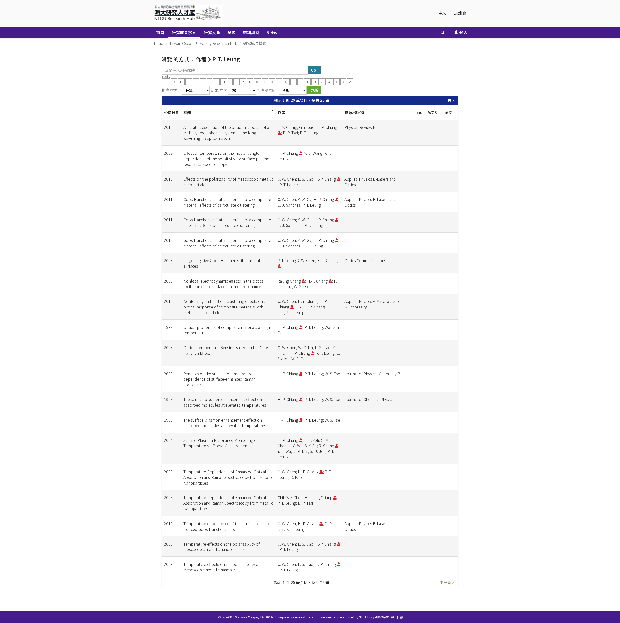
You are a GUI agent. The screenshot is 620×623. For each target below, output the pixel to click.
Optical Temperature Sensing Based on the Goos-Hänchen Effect (226, 350)
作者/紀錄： (267, 90)
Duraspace (282, 617)
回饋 (400, 617)
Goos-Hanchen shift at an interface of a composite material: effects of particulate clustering (227, 202)
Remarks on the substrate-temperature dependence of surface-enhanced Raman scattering (219, 379)
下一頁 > (447, 100)
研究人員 (212, 32)
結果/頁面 (218, 90)
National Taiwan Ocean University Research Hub (195, 43)
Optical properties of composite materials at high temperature (226, 330)
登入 (462, 32)
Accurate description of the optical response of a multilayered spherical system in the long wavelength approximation (226, 132)
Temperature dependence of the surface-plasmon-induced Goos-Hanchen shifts (227, 526)
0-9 (166, 81)
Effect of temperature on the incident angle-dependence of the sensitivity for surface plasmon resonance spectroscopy (227, 158)
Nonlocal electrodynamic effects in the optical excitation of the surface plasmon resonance (224, 283)
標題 (187, 112)
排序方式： (171, 90)
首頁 (160, 32)
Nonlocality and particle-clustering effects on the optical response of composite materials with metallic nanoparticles (226, 306)
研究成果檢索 (184, 32)
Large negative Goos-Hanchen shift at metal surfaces (221, 263)
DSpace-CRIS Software (232, 617)
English (459, 13)
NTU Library (366, 617)
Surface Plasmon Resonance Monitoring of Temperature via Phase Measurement (220, 443)
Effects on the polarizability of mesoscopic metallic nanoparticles (228, 181)
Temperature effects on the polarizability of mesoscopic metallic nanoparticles (221, 546)
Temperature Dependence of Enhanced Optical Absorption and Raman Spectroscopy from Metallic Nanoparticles (228, 477)
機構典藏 (251, 32)
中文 (442, 13)
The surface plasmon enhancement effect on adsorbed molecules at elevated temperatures (224, 402)
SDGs (272, 32)
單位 (231, 32)
